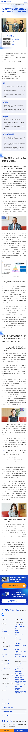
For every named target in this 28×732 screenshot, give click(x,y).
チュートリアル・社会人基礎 (20, 657)
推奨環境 (3, 726)
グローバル (17, 643)
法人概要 (8, 724)
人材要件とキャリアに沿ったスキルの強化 (20, 685)
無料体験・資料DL (21, 730)
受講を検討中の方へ (6, 668)
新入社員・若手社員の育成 (20, 669)
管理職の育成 (18, 671)
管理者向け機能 (5, 629)
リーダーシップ (18, 641)
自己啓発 (17, 649)
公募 (13, 41)
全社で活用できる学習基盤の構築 (20, 689)
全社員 (13, 44)
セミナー (3, 651)
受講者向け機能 (5, 627)
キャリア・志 (17, 647)
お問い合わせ (7, 730)
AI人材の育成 (18, 664)
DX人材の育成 (18, 666)
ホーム (3, 5)
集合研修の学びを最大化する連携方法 (20, 682)
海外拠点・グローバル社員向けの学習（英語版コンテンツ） (20, 692)
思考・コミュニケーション (20, 626)
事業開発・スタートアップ (20, 645)
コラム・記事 (4, 649)
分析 (16, 628)
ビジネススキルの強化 (20, 675)
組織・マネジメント (19, 635)
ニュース (3, 656)
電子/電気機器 (15, 39)
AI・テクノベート (18, 624)
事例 (8, 5)
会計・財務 (17, 637)
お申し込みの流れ (5, 663)
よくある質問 (4, 666)
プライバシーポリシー (21, 724)
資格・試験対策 (18, 654)
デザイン (17, 630)
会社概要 (3, 724)
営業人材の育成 (18, 677)
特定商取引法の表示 (11, 726)
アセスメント (4, 631)
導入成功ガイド (5, 670)
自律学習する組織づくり (20, 679)
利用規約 (13, 724)
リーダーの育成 (18, 673)
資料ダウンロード (5, 654)
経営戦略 (17, 633)
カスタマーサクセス (6, 634)
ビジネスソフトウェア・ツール (20, 652)
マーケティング (18, 639)
